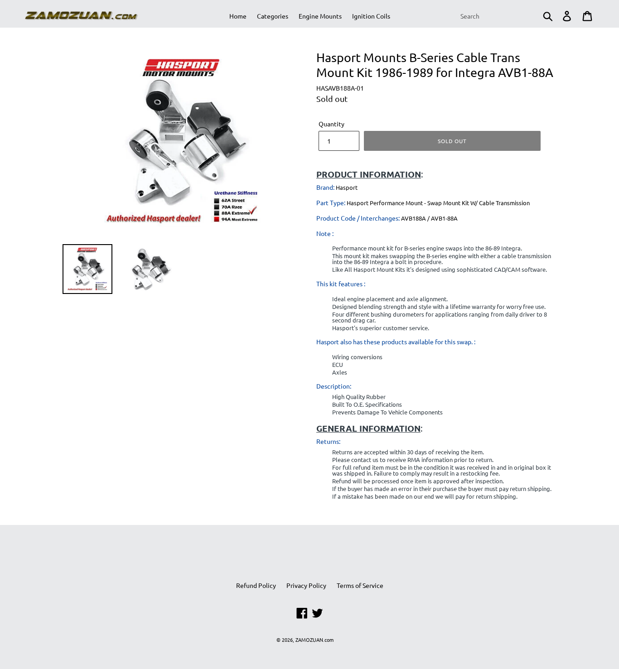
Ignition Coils (371, 16)
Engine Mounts (320, 16)
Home (238, 16)
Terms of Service (360, 585)
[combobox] (506, 16)
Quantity (331, 124)
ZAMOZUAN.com (314, 639)
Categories (272, 16)
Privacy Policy (306, 585)
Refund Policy (256, 585)
